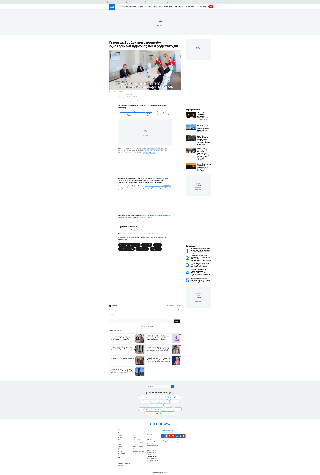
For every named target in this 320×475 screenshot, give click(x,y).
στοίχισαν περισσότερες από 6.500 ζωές (158, 186)
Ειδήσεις (114, 38)
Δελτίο (134, 435)
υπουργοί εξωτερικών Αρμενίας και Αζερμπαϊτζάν (136, 112)
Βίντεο (120, 451)
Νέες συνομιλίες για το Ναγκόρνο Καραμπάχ (130, 230)
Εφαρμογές (136, 444)
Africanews (136, 449)
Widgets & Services (138, 446)
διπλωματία (146, 245)
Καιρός (134, 437)
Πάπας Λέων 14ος (167, 413)
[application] (145, 70)
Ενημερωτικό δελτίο (169, 441)
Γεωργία (125, 38)
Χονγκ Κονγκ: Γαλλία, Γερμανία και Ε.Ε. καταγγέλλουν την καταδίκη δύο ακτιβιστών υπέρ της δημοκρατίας (142, 238)
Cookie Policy (150, 443)
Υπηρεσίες (136, 430)
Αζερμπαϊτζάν (156, 249)
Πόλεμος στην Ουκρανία (150, 401)
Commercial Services (152, 437)
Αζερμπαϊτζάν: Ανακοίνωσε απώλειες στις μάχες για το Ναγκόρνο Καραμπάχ (139, 233)
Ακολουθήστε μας (138, 442)
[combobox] (170, 2)
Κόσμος (140, 7)
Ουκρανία (174, 401)
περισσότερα (150, 430)
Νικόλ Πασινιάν (142, 249)
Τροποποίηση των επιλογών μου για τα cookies (152, 460)
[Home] (109, 38)
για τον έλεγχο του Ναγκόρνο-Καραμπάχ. (155, 149)
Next (160, 7)
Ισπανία (164, 401)
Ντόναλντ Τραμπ (156, 405)
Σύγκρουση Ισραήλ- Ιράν (147, 397)
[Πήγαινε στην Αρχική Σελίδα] (112, 7)
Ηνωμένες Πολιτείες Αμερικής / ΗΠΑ (151, 409)
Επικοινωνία (150, 448)
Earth (175, 7)
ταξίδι (178, 409)
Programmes (121, 453)
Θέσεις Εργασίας (151, 450)
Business (147, 7)
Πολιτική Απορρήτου (152, 445)
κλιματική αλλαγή (152, 413)
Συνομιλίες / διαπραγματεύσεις (129, 245)
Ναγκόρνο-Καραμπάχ (126, 249)
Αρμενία (157, 245)
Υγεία (181, 7)
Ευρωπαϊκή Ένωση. (149, 153)
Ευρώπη (133, 7)
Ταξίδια (155, 7)
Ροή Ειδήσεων (123, 7)
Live (211, 6)
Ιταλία (167, 405)
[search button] (162, 2)
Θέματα (120, 430)
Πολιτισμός (168, 7)
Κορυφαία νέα (193, 109)
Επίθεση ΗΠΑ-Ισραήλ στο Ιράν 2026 (169, 397)
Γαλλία (169, 409)
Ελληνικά (110, 2)
